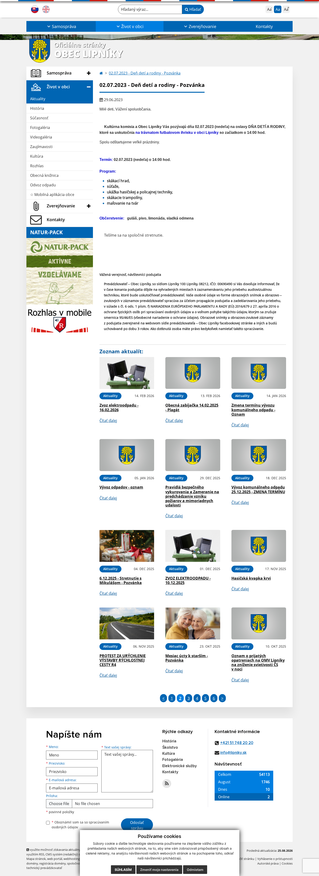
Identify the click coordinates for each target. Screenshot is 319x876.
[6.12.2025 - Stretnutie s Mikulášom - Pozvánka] (126, 546)
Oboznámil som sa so (80, 824)
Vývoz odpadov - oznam (121, 487)
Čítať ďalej (108, 420)
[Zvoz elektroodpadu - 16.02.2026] (126, 373)
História (37, 108)
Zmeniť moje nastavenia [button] (159, 870)
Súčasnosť (39, 118)
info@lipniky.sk (233, 753)
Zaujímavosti (41, 146)
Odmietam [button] (195, 870)
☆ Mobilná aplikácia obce (52, 194)
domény (32, 863)
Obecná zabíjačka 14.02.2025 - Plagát (191, 407)
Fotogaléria (40, 127)
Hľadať (194, 9)
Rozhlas (37, 165)
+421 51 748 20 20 (236, 743)
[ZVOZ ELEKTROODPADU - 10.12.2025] (192, 546)
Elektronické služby (179, 766)
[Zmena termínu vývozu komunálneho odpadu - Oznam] (258, 373)
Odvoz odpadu (43, 185)
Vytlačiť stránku (243, 859)
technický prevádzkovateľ (44, 868)
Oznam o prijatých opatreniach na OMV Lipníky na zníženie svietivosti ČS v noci (258, 662)
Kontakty (264, 26)
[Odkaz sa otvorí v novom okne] (166, 783)
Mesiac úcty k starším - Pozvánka (186, 658)
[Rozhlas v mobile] (59, 319)
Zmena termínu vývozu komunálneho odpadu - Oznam (253, 410)
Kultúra (36, 156)
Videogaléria (41, 137)
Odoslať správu (137, 825)
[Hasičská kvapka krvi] (258, 546)
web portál (54, 859)
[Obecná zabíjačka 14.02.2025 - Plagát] (192, 373)
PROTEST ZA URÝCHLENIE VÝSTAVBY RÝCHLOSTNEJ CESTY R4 (122, 660)
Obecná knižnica (44, 175)
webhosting (72, 859)
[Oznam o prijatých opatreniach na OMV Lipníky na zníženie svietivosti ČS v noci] (258, 623)
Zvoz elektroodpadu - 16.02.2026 (118, 407)
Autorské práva (268, 863)
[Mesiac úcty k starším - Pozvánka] (192, 623)
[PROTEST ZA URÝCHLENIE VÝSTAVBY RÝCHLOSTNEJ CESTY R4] (126, 623)
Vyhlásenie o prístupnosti (275, 859)
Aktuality (37, 98)
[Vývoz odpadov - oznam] (126, 455)
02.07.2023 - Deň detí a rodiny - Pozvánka (145, 73)
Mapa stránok (36, 859)
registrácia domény (52, 863)
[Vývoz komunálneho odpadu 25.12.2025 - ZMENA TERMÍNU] (258, 455)
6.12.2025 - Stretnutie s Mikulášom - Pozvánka (120, 580)
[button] (61, 26)
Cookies (287, 863)
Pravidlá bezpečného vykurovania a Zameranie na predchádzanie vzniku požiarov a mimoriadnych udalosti (192, 496)
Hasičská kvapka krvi (251, 578)
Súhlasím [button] (123, 870)
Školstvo (170, 748)
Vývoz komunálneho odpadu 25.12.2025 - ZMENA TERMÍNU (258, 489)
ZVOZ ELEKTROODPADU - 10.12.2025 (188, 580)
